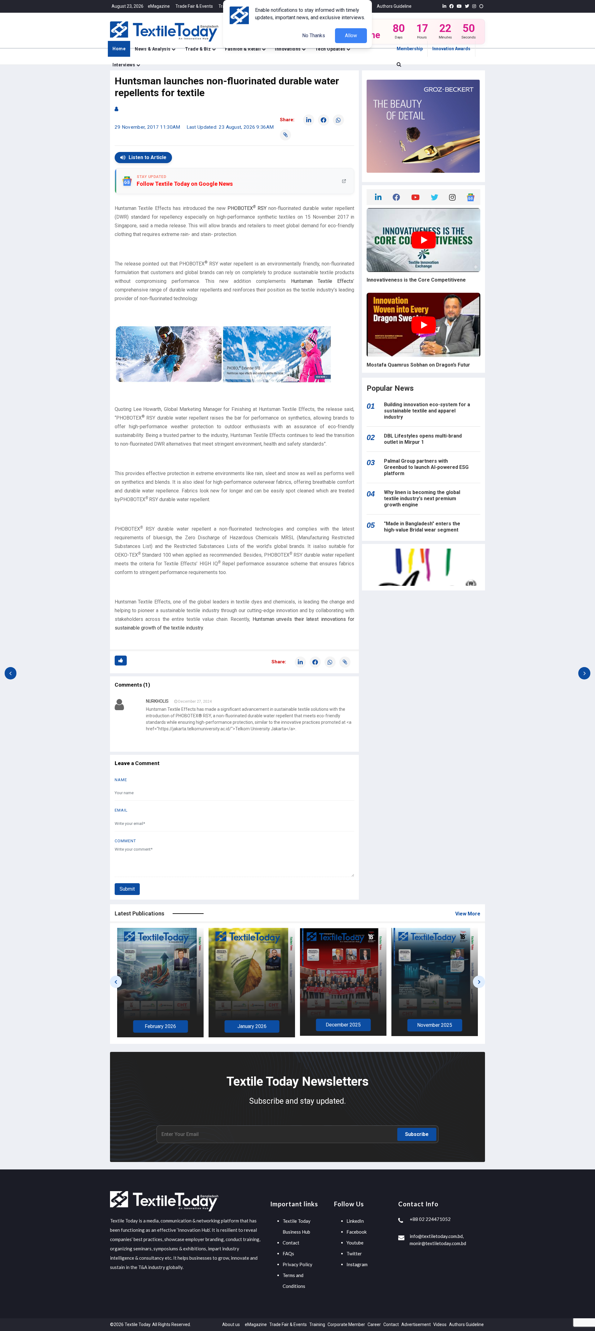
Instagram (357, 1264)
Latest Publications (139, 913)
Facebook (356, 1232)
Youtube (355, 1242)
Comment (125, 841)
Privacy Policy (297, 1264)
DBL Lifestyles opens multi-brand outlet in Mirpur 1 (423, 439)
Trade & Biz (198, 49)
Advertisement (416, 1324)
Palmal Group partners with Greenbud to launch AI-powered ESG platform (426, 467)
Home (119, 48)
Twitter (354, 1253)
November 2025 (343, 1025)
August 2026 (434, 1027)
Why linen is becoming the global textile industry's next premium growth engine (422, 498)
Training (317, 1324)
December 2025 (251, 1025)
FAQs (288, 1253)
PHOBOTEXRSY (246, 208)
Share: (287, 119)
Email (121, 810)
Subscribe (417, 1134)
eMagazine (159, 6)
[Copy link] (285, 134)
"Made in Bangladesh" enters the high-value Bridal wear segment (422, 527)
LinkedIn (355, 1221)
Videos (440, 1324)
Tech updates (331, 49)
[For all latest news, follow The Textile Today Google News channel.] (470, 196)
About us (231, 1324)
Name (121, 779)
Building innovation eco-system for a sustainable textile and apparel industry (427, 411)
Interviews (124, 64)
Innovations (288, 49)
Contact (291, 1242)
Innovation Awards (451, 48)
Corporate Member (346, 1324)
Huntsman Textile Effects (322, 281)
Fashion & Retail (243, 49)
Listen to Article (147, 157)
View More (467, 914)
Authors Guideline (394, 6)
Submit (127, 889)
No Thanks (313, 35)
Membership (410, 48)
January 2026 (160, 1026)
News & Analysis (153, 49)
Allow (351, 35)
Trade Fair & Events (194, 6)
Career (374, 1324)
